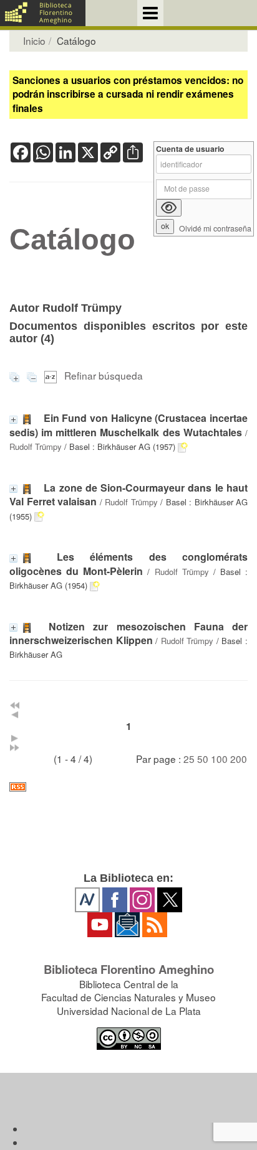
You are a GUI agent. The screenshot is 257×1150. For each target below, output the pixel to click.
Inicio (34, 40)
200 (238, 758)
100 (219, 758)
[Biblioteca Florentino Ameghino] (42, 13)
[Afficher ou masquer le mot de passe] (169, 208)
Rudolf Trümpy (35, 446)
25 (189, 758)
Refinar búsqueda (103, 375)
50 (202, 758)
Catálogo (72, 239)
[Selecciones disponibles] (51, 375)
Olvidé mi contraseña (215, 228)
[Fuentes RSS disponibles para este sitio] (128, 787)
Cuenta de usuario (190, 149)
